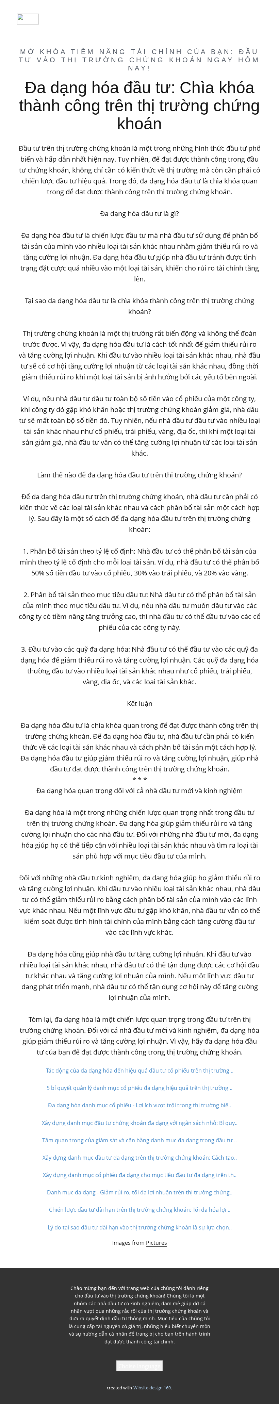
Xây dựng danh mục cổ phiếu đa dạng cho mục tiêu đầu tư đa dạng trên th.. (139, 1175)
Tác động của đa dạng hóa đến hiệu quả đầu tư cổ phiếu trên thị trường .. (139, 1070)
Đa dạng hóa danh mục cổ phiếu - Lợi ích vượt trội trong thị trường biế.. (139, 1105)
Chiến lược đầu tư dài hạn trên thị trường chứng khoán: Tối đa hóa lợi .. (139, 1209)
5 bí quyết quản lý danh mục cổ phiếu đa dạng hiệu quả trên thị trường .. (139, 1088)
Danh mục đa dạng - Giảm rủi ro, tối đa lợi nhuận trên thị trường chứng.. (139, 1192)
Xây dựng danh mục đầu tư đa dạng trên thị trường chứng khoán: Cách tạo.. (140, 1157)
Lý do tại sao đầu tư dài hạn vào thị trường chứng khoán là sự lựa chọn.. (140, 1227)
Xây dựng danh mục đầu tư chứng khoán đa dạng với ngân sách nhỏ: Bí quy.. (139, 1123)
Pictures (156, 1242)
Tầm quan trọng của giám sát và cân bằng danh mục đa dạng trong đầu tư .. (139, 1140)
